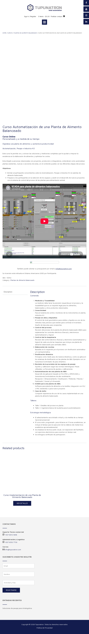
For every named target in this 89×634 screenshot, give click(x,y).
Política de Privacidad (44, 628)
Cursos (10, 33)
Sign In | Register (30, 16)
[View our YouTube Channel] (86, 9)
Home (4, 33)
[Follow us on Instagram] (86, 15)
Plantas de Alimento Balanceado (25, 33)
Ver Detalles (22, 503)
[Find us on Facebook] (86, 3)
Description (8, 292)
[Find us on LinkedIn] (86, 21)
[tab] (15, 292)
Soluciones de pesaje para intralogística (17, 608)
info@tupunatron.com (13, 550)
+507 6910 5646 (11, 535)
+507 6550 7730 (11, 542)
